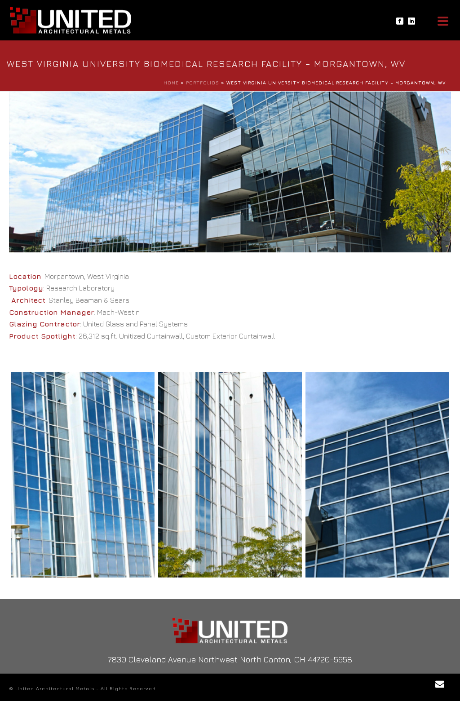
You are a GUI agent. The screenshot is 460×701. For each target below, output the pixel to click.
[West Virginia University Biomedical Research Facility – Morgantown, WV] (230, 171)
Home (171, 82)
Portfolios (202, 82)
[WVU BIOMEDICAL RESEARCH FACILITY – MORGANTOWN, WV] (83, 475)
